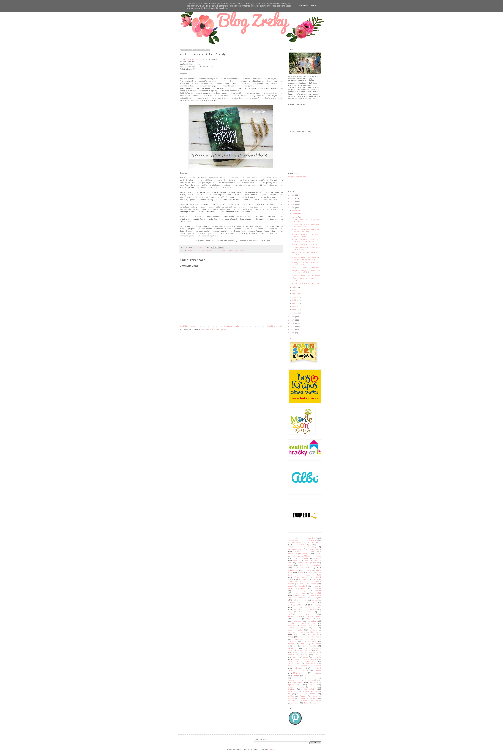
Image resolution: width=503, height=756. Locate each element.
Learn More (303, 6)
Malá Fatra (292, 632)
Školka (291, 689)
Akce (312, 551)
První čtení (293, 661)
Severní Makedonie (313, 676)
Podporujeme (310, 653)
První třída (293, 664)
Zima (306, 703)
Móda (303, 644)
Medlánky (299, 639)
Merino (313, 639)
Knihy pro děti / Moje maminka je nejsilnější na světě (305, 258)
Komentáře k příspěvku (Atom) (213, 330)
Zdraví (294, 703)
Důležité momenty (296, 588)
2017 (293, 320)
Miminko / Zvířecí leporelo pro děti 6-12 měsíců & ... (306, 271)
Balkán (305, 558)
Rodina (296, 676)
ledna (295, 313)
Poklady (318, 655)
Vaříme (291, 696)
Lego (290, 630)
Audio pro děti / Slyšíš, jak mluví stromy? (305, 236)
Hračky (302, 598)
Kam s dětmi (305, 612)
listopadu (297, 214)
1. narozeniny (308, 538)
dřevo (316, 586)
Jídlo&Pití (311, 610)
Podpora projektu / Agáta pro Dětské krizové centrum (305, 240)
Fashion (317, 591)
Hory (290, 598)
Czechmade (293, 570)
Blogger (272, 750)
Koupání (291, 623)
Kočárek (298, 619)
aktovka (318, 554)
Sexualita (297, 678)
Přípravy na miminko (311, 666)
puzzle (305, 670)
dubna (295, 303)
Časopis (308, 570)
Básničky (296, 560)
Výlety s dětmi (307, 698)
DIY (314, 579)
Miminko (292, 641)
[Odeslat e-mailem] (212, 247)
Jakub (307, 607)
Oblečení (292, 648)
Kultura (304, 628)
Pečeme (299, 651)
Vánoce (312, 694)
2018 (293, 317)
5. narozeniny (302, 545)
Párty (290, 650)
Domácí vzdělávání (308, 584)
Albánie (294, 556)
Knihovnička (207, 251)
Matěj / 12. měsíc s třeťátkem (305, 267)
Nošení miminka (309, 646)
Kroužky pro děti (309, 625)
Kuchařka (292, 628)
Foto (303, 593)
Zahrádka (318, 701)
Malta (303, 632)
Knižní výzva (219, 251)
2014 (293, 330)
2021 (293, 202)
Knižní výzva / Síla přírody (304, 244)
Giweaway (297, 595)
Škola (313, 687)
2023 (293, 195)
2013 (293, 333)
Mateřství (316, 637)
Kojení (308, 619)
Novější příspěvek (188, 326)
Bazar (316, 560)
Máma (296, 635)
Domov (290, 586)
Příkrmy (291, 666)
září (294, 287)
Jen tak (296, 610)
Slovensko (312, 678)
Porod (305, 657)
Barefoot (317, 558)
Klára (308, 614)
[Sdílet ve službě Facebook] (219, 247)
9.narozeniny (315, 549)
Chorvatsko (309, 602)
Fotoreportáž (315, 593)
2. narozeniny (309, 540)
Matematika (303, 637)
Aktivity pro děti (297, 554)
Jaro (319, 607)
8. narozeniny (295, 549)
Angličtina (306, 556)
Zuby (315, 703)
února (295, 310)
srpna (295, 291)
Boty (290, 565)
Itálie (318, 605)
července (296, 294)
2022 (293, 198)
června (295, 297)
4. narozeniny (314, 543)
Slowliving (306, 680)
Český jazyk (312, 573)
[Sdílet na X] (217, 247)
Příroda (298, 668)
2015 (293, 326)
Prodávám (296, 659)
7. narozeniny (310, 547)
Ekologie (317, 588)
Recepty (318, 673)
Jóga (290, 612)
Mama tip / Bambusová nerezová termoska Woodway (305, 231)
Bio (289, 563)
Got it (313, 6)
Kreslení (292, 625)
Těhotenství (309, 689)
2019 (293, 208)
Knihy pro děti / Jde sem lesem (306, 275)
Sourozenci (297, 682)
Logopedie (313, 630)
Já (199, 251)
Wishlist (305, 701)
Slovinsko (292, 680)
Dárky (290, 575)
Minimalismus (310, 641)
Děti (319, 575)
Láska (315, 628)
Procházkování (310, 659)
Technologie (292, 691)
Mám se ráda (315, 632)
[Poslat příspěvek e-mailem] (208, 247)
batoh (307, 560)
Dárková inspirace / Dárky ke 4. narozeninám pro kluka (306, 248)
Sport (312, 685)
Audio (318, 556)
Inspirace (192, 251)
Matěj (290, 637)
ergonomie (305, 591)
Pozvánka (317, 657)
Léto (300, 630)
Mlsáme (291, 644)
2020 (293, 205)
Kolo (319, 619)
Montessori (316, 644)
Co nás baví (303, 567)
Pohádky (304, 655)
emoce (294, 591)
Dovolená (303, 586)
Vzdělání (292, 701)
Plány (318, 650)
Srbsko (291, 687)
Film (295, 593)
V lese (300, 694)
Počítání (296, 653)
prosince (296, 211)
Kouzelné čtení (309, 623)
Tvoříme (305, 691)
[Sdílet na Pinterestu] (222, 247)
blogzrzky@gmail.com (297, 177)
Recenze (230, 251)
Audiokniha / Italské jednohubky (306, 283)
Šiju (302, 687)
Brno (302, 565)
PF (310, 650)
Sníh (319, 680)
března (295, 307)
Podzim (291, 655)
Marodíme (311, 634)
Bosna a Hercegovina (306, 563)
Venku (302, 696)
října (295, 217)
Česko (300, 573)
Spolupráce (239, 251)
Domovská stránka (231, 326)
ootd (305, 648)
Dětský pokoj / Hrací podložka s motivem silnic (306, 226)
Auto (295, 558)
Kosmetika (311, 621)
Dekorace (306, 575)
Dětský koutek (300, 577)
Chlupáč (291, 602)
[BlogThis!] (214, 247)
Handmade (312, 595)
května (295, 300)
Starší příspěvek (274, 326)
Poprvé (294, 657)
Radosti (318, 671)
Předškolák (311, 664)
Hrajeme (318, 598)
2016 (293, 323)
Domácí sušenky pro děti (299, 581)
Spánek (312, 682)
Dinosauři (303, 579)
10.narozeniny (293, 540)
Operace (315, 648)
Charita (315, 600)
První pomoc (310, 661)
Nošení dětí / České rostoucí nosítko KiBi (305, 263)
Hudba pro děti (299, 600)
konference (297, 621)
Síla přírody (193, 59)
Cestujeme (316, 565)
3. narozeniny (294, 543)
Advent (297, 551)
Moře (295, 646)
